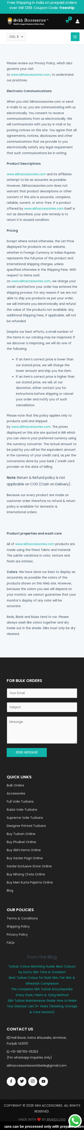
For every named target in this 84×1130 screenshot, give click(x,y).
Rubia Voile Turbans (22, 809)
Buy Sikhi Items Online (24, 850)
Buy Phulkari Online (21, 842)
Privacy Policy (17, 934)
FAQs (11, 942)
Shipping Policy (18, 926)
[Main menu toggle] (75, 36)
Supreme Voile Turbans (25, 817)
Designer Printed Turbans (26, 826)
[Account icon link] (77, 21)
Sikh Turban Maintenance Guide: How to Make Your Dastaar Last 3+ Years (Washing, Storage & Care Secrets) (42, 1006)
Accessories (16, 793)
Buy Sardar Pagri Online (25, 858)
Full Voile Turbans (20, 801)
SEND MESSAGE (27, 752)
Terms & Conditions (22, 918)
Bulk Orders (15, 785)
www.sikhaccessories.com (30, 75)
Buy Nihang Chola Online (26, 874)
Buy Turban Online (21, 834)
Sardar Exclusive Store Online (29, 866)
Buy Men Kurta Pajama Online (30, 882)
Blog (10, 890)
